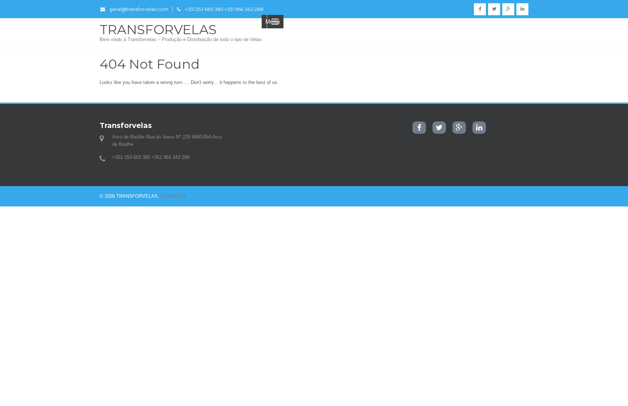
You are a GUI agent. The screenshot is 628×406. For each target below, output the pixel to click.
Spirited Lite (173, 196)
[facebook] (480, 9)
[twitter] (494, 9)
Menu (272, 22)
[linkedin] (522, 9)
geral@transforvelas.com (138, 9)
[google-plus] (508, 9)
